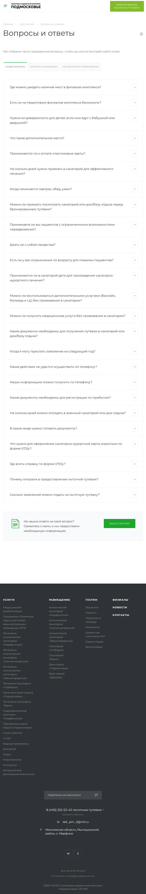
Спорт (7, 738)
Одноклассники (78, 854)
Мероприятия (12, 759)
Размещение (59, 599)
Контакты (121, 614)
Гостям (92, 599)
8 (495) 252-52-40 (74, 810)
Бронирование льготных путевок (127, 6)
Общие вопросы (15, 67)
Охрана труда (94, 641)
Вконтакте (68, 854)
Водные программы (16, 743)
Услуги (9, 599)
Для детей (9, 748)
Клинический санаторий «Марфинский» (59, 611)
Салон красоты (12, 732)
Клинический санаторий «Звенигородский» (61, 637)
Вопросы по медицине (43, 67)
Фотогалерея (94, 646)
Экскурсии (10, 764)
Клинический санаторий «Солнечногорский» (62, 624)
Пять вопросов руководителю (81, 67)
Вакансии (92, 607)
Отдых (7, 754)
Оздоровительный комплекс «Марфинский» (15, 714)
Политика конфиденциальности (73, 876)
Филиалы (120, 599)
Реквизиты (93, 627)
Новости (91, 612)
